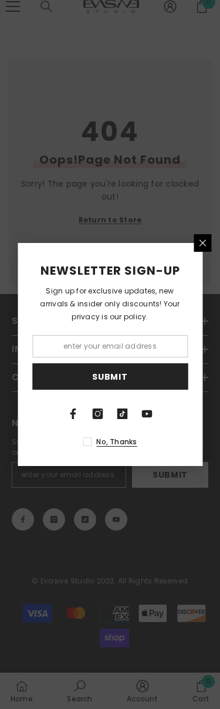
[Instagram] (98, 413)
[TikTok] (122, 413)
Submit (109, 377)
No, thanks (116, 442)
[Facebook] (73, 413)
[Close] (202, 243)
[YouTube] (147, 413)
